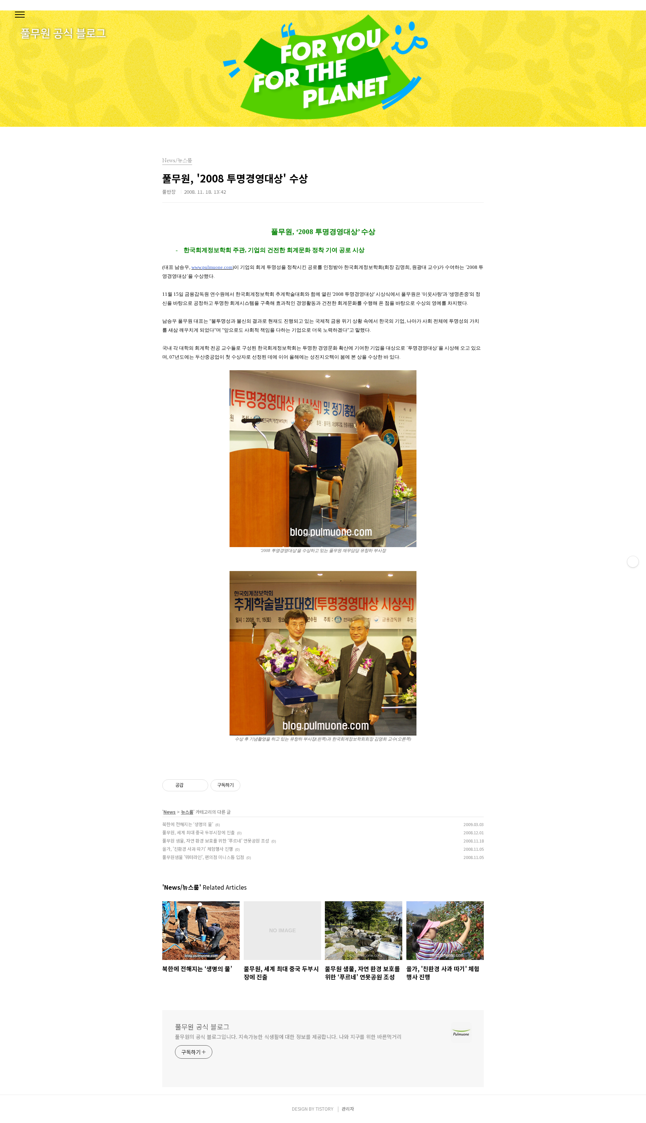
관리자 (348, 1108)
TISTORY (324, 1108)
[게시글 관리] (199, 785)
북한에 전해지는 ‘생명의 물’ (187, 824)
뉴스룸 (187, 812)
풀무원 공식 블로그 (202, 1026)
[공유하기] (190, 785)
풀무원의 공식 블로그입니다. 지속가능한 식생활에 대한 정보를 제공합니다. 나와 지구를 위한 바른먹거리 (288, 1036)
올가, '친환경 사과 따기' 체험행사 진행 (197, 849)
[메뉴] (19, 14)
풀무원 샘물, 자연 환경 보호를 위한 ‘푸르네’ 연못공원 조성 (215, 840)
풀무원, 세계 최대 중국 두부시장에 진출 (198, 832)
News (169, 812)
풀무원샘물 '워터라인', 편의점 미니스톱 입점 (203, 857)
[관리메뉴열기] (633, 561)
